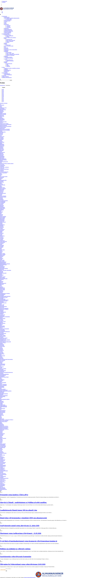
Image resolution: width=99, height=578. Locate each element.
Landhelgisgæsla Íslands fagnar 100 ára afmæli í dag (18, 510)
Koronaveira (2, 307)
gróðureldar (2, 245)
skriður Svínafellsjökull (4, 395)
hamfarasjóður (2, 249)
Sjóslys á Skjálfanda (3, 385)
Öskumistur (2, 350)
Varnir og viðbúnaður (9, 35)
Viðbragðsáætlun (3, 466)
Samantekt (1, 369)
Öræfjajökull (2, 345)
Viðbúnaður (8, 66)
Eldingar (5, 44)
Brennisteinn (2, 157)
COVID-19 (2, 170)
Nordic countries (2, 335)
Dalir (1, 173)
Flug (0, 213)
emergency (2, 191)
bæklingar (1, 146)
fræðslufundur (2, 224)
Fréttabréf (1, 225)
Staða (1, 416)
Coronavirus (2, 168)
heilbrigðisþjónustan (3, 264)
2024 (3, 91)
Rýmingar (5, 71)
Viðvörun (1, 472)
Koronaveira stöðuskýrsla (4, 308)
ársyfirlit (1, 133)
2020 (3, 94)
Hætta (1, 252)
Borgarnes (1, 155)
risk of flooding (2, 360)
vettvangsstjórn (2, 463)
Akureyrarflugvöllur (3, 121)
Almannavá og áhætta (5, 33)
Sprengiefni (2, 415)
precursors (1, 352)
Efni (0, 179)
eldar (1, 185)
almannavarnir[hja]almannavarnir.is (29, 577)
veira (1, 455)
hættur (1, 257)
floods (1, 212)
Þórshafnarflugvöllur (3, 489)
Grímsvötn (1, 243)
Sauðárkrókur (2, 376)
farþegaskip (2, 205)
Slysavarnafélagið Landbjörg (4, 399)
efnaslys (1, 178)
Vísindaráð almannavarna (8, 30)
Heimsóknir (2, 269)
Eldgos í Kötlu (2, 187)
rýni (0, 365)
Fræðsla (3, 67)
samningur (1, 373)
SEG (1, 377)
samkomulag (2, 371)
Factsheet (1, 204)
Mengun (1, 324)
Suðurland (1, 434)
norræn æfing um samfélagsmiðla (5, 341)
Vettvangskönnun (3, 462)
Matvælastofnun (2, 323)
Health (1, 259)
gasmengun (2, 230)
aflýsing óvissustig (3, 114)
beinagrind (1, 148)
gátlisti (1, 232)
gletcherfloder (2, 235)
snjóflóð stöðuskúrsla (3, 405)
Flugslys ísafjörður (3, 216)
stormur (1, 431)
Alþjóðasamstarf (6, 17)
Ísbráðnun (1, 291)
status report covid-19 (3, 421)
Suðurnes (1, 435)
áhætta (1, 117)
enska (1, 195)
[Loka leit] (0, 79)
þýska (1, 490)
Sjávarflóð (5, 61)
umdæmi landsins (3, 443)
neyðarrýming (2, 329)
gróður (1, 244)
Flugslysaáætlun (2, 217)
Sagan (5, 22)
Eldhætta (5, 43)
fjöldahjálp (1, 209)
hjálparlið (1, 272)
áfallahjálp (1, 110)
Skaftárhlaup (2, 386)
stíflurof (1, 423)
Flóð (5, 46)
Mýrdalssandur (2, 326)
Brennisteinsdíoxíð (3, 158)
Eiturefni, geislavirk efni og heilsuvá (10, 37)
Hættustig (1, 258)
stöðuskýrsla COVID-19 (4, 426)
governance (2, 237)
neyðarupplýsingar (3, 333)
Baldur (1, 143)
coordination (2, 166)
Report (1, 356)
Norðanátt (1, 337)
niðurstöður (2, 334)
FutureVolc (2, 226)
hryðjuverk (2, 279)
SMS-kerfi (1, 401)
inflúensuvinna (2, 288)
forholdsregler (2, 220)
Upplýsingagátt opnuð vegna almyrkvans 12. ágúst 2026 (19, 525)
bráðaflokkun (2, 156)
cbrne (1, 162)
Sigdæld (1, 380)
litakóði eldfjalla (2, 318)
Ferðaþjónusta (2, 207)
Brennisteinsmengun (3, 159)
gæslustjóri (2, 233)
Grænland (1, 238)
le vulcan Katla (2, 314)
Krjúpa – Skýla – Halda (10, 53)
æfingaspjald (2, 142)
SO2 (0, 407)
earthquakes (2, 177)
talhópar (1, 437)
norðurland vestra (3, 340)
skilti (1, 388)
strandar (1, 432)
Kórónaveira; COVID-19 (4, 309)
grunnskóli (1, 246)
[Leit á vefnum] (2, 12)
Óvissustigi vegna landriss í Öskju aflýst (14, 495)
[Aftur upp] (6, 570)
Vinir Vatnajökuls (3, 473)
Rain (1, 354)
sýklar (1, 436)
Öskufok (1, 349)
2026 (3, 89)
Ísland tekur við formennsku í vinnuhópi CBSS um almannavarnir (23, 518)
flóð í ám (1, 211)
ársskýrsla (1, 132)
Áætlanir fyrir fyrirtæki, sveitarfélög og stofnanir (12, 68)
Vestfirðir (1, 458)
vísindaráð (1, 477)
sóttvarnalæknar (2, 411)
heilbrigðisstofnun (3, 262)
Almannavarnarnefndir (7, 19)
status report (2, 418)
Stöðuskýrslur (6, 28)
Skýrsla (1, 397)
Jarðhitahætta (6, 50)
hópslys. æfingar (2, 276)
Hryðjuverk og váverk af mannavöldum (10, 49)
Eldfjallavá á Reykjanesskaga (7, 77)
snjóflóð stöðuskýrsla (3, 406)
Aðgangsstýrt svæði (3, 107)
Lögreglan (3, 2)
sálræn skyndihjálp (3, 368)
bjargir (1, 151)
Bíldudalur (1, 150)
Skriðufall (1, 394)
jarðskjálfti (1, 298)
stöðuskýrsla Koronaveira (4, 427)
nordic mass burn (3, 336)
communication (2, 165)
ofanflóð (1, 343)
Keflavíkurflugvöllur (3, 306)
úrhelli (1, 448)
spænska (1, 414)
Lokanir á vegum (3, 321)
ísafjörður (1, 290)
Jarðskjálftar (6, 51)
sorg (0, 409)
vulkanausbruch (2, 484)
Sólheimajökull (2, 408)
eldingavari (2, 190)
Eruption (1, 197)
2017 (3, 97)
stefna (1, 422)
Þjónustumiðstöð (2, 488)
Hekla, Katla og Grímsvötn (10, 40)
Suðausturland (2, 433)
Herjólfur (1, 271)
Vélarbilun (1, 456)
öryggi (1, 347)
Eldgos (5, 38)
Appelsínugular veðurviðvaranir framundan (15, 556)
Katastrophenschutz (3, 302)
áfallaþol (1, 112)
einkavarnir (2, 182)
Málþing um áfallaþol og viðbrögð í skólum (15, 549)
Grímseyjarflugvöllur (3, 241)
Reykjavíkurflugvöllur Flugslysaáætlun (6, 359)
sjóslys (1, 383)
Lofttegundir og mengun (8, 57)
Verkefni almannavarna (8, 29)
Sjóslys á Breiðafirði (3, 384)
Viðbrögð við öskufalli (10, 60)
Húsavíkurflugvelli (3, 283)
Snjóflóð (5, 62)
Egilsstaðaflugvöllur (3, 180)
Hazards (1, 251)
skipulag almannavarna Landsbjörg (5, 390)
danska (1, 174)
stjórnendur (2, 424)
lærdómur (1, 313)
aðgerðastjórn (2, 108)
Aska (1, 135)
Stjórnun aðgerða (5, 72)
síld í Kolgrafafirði (3, 382)
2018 (3, 96)
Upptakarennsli (2, 447)
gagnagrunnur (2, 229)
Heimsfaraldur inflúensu (4, 268)
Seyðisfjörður (2, 379)
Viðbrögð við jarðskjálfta (10, 55)
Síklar (1, 381)
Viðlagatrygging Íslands (4, 470)
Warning (1, 486)
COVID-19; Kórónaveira (4, 171)
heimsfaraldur (2, 267)
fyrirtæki (1, 228)
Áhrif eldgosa (2, 119)
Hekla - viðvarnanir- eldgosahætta (5, 270)
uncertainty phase (3, 446)
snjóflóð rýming (2, 404)
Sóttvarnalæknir (2, 412)
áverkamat (1, 139)
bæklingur (1, 147)
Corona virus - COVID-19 (4, 167)
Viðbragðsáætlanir (7, 73)
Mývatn (1, 327)
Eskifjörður (2, 199)
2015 (3, 99)
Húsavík (1, 282)
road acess (1, 361)
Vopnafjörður (2, 483)
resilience (1, 357)
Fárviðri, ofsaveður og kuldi (8, 45)
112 (0, 104)
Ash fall (1, 134)
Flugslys (1, 215)
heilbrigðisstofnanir (3, 261)
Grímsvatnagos (2, 242)
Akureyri (1, 122)
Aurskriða (1, 137)
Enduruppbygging (9, 39)
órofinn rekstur (2, 346)
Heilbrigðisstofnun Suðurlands (5, 263)
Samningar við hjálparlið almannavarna (6, 372)
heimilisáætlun (2, 266)
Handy (1, 250)
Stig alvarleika (6, 24)
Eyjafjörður (2, 203)
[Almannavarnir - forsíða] (49, 577)
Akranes (1, 120)
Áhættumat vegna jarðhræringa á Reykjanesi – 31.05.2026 (20, 533)
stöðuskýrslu (2, 429)
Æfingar (1, 141)
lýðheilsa (1, 322)
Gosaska (1, 236)
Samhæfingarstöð (3, 370)
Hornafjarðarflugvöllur (3, 278)
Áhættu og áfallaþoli (5, 76)
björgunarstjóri (2, 152)
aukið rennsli (2, 136)
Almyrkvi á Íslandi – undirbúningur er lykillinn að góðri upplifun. (23, 502)
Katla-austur (2, 305)
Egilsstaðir (1, 181)
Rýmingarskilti (2, 364)
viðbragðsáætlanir (3, 465)
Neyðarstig (2, 332)
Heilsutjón (1, 265)
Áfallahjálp (6, 69)
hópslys (1, 275)
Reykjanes (1, 358)
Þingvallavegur (2, 487)
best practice (2, 149)
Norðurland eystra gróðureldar (5, 339)
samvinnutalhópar (3, 375)
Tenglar (1, 439)
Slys (0, 398)
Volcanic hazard (2, 481)
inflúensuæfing (2, 287)
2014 (3, 100)
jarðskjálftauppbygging (3, 297)
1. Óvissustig (8, 25)
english (1, 194)
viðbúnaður (2, 468)
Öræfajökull (2, 344)
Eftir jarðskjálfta (8, 52)
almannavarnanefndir (3, 125)
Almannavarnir (4, 1)
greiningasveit (2, 240)
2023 (3, 92)
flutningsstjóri (2, 219)
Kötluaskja (2, 310)
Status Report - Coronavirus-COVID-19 (6, 419)
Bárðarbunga (2, 144)
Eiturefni (1, 183)
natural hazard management (4, 328)
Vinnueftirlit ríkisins (3, 474)
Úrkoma (1, 449)
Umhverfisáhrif (2, 444)
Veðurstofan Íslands (3, 453)
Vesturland (1, 461)
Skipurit (5, 23)
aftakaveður (2, 115)
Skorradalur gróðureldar (4, 393)
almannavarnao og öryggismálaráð (5, 126)
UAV (1, 442)
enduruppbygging (3, 193)
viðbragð (1, 464)
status (1, 417)
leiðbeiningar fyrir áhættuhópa (5, 316)
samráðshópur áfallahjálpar (4, 374)
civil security (2, 164)
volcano (1, 482)
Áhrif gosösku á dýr (9, 59)
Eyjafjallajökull (2, 202)
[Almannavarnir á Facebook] (2, 11)
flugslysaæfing (2, 218)
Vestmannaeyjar (2, 459)
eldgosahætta (2, 189)
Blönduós (1, 153)
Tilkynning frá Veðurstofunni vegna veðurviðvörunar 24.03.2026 (22, 564)
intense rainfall (2, 289)
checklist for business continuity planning (6, 163)
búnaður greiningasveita (4, 161)
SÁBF (1, 367)
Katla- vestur (2, 304)
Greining (1, 239)
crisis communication (3, 172)
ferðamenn (1, 206)
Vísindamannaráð (3, 476)
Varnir (7, 64)
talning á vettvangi (3, 438)
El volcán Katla (2, 184)
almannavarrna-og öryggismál (5, 130)
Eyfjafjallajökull (2, 201)
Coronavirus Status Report (4, 169)
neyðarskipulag (2, 330)
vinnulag (1, 475)
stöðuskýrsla (2, 425)
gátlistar (1, 231)
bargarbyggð (2, 145)
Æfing (1, 140)
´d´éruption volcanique (3, 103)
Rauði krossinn (2, 355)
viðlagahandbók (2, 469)
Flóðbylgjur (6, 47)
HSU (1, 280)
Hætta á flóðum (2, 253)
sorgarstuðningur (2, 410)
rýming (1, 363)
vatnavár (1, 451)
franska (1, 222)
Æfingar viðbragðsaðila (8, 74)
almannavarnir (2, 128)
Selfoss (1, 378)
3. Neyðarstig (8, 27)
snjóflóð (1, 403)
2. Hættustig (8, 26)
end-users (1, 192)
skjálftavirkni (2, 391)
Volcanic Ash (2, 479)
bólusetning (2, 154)
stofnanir (1, 430)
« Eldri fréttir (3, 569)
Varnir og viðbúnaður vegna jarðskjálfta (12, 54)
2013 (3, 101)
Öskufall (5, 58)
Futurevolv (2, 227)
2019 (3, 95)
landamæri (1, 311)
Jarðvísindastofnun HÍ (3, 300)
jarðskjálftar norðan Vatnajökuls (5, 296)
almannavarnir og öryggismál (4, 129)
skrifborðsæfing (2, 396)
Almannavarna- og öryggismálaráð (5, 124)
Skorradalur (2, 392)
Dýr (0, 175)
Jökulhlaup (6, 56)
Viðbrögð (7, 36)
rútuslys (1, 362)
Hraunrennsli (6, 48)
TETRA (1, 440)
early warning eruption (3, 176)
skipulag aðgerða (3, 389)
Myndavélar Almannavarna (8, 31)
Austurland (2, 138)
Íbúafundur (2, 284)
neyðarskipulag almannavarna (5, 331)
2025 (3, 90)
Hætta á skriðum (2, 254)
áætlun (1, 106)
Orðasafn (5, 21)
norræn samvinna (3, 342)
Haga (1, 248)
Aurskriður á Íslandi (7, 34)
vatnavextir (2, 452)
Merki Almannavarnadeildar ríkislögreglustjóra (11, 18)
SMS (1, 400)
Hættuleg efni (2, 255)
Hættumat (1, 256)
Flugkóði (1, 214)
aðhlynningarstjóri (3, 109)
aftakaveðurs (2, 116)
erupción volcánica (3, 196)
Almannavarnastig (3, 127)
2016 (3, 98)
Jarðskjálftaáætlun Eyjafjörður (5, 293)
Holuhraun (2, 274)
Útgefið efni (4, 75)
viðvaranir (1, 471)
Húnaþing (1, 281)
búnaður (1, 160)
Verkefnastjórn (2, 457)
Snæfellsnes (2, 402)
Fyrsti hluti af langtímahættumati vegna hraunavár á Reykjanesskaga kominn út (28, 541)
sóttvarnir (1, 413)
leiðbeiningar (2, 315)
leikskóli (1, 317)
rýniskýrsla (2, 366)
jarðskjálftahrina (2, 294)
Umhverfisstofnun (3, 445)
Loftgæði (1, 319)
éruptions (1, 198)
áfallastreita (2, 111)
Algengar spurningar (7, 32)
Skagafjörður (2, 387)
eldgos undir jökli (3, 188)
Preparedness (2, 353)
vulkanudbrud (2, 485)
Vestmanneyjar (2, 460)
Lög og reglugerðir (7, 20)
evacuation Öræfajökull (4, 200)
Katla (1, 303)
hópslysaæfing (2, 277)
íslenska (1, 292)
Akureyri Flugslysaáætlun (4, 123)
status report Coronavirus (4, 420)
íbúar (1, 285)
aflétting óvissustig (3, 113)
